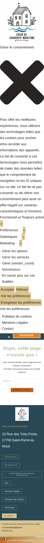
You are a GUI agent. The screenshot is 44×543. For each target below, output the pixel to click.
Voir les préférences (15, 296)
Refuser (22, 289)
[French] (5, 538)
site (10, 530)
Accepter (7, 289)
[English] (3, 538)
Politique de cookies (17, 316)
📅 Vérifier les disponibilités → (22, 540)
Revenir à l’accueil (22, 390)
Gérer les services (15, 257)
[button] (22, 83)
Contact (8, 329)
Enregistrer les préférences (21, 302)
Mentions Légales (15, 322)
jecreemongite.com (14, 527)
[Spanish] (8, 538)
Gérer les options (15, 251)
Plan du (5, 530)
